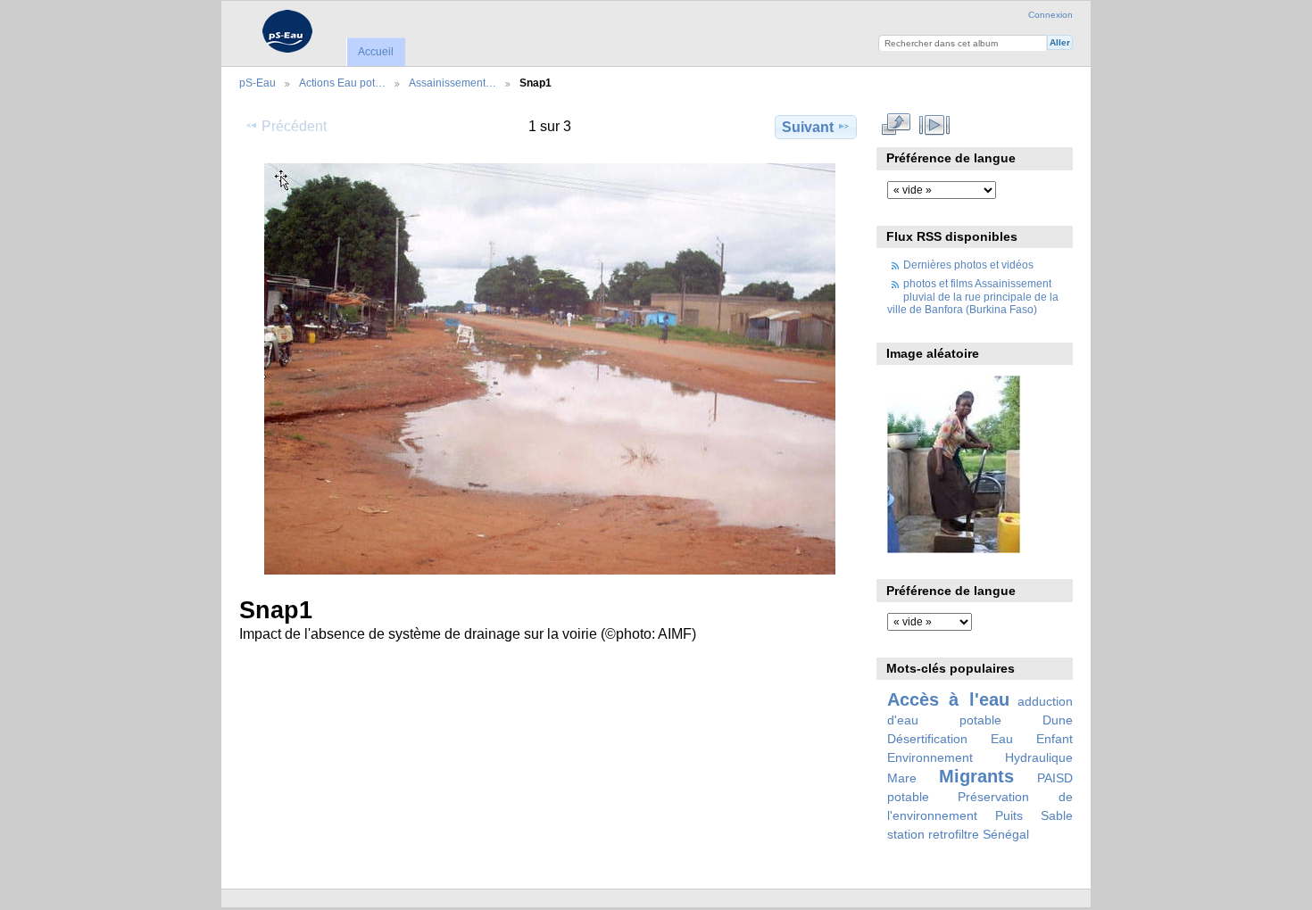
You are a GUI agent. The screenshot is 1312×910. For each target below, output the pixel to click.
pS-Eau (257, 82)
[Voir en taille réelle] (549, 369)
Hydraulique (1039, 757)
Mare (902, 778)
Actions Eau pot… (342, 82)
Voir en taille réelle (896, 124)
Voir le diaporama (935, 124)
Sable (1057, 815)
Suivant (808, 127)
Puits (1009, 815)
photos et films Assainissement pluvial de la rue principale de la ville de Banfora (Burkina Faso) (973, 296)
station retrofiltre (933, 834)
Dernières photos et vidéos (968, 264)
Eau (1002, 739)
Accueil (376, 52)
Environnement (930, 757)
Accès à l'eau (948, 699)
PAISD (1055, 778)
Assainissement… (452, 82)
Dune (1057, 720)
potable (908, 797)
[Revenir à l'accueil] (287, 31)
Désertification (927, 739)
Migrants (976, 776)
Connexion (1050, 15)
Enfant (1054, 739)
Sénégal (1006, 834)
